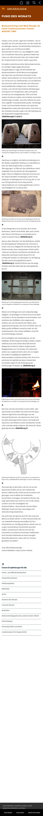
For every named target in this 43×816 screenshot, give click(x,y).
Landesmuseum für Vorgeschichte (14, 632)
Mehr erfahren (34, 812)
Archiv (4, 594)
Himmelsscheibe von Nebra (12, 626)
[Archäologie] (21, 8)
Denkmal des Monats (9, 599)
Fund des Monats (8, 605)
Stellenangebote (8, 583)
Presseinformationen (9, 578)
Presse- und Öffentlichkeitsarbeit (14, 572)
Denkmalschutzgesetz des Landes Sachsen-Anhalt (20, 616)
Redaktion (6, 610)
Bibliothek (5, 589)
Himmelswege (7, 621)
